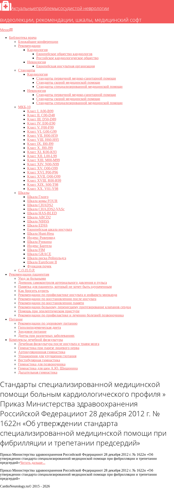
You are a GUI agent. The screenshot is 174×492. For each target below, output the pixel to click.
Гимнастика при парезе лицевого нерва (48, 348)
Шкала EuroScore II (42, 262)
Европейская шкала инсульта (49, 229)
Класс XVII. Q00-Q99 (43, 176)
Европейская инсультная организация (65, 66)
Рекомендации (29, 46)
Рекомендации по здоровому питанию (47, 323)
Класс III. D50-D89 (41, 119)
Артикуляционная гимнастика (41, 352)
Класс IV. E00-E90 (41, 123)
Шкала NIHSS (38, 221)
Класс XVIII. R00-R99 (44, 180)
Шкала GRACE (39, 254)
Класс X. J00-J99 (40, 148)
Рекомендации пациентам (29, 274)
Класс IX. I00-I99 (40, 144)
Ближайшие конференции (38, 42)
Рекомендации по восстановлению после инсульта (57, 299)
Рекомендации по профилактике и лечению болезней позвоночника (71, 315)
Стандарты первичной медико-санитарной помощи (76, 78)
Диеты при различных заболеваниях (46, 336)
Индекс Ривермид (41, 238)
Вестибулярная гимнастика (39, 360)
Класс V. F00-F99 (40, 127)
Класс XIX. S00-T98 (42, 184)
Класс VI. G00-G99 (42, 131)
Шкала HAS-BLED (42, 213)
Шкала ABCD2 (39, 217)
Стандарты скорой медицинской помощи (68, 82)
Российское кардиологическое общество (67, 58)
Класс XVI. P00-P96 (42, 172)
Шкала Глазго (37, 197)
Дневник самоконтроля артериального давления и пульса (62, 282)
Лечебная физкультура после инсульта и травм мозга (58, 344)
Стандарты (26, 70)
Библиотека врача (22, 37)
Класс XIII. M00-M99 (43, 160)
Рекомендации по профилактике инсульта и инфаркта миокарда (67, 295)
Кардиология (37, 50)
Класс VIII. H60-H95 (43, 140)
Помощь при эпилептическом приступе (49, 311)
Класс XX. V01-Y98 (42, 189)
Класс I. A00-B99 (40, 111)
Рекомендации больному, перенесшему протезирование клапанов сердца (74, 307)
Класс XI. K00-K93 (42, 152)
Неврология (36, 62)
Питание (16, 319)
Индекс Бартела (39, 246)
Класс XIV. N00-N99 (43, 164)
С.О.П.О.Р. (26, 270)
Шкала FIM (36, 250)
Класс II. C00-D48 (41, 115)
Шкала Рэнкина (39, 242)
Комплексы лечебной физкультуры (36, 340)
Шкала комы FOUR (42, 201)
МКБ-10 (24, 107)
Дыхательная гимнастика (37, 372)
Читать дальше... (32, 463)
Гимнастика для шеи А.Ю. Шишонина (48, 368)
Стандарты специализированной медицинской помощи (79, 86)
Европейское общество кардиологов (64, 54)
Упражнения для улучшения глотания (47, 356)
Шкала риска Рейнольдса (46, 258)
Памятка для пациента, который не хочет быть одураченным (65, 287)
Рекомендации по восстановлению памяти (51, 303)
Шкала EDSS (37, 225)
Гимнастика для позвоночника (41, 364)
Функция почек (39, 266)
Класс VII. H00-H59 (42, 135)
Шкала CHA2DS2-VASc (46, 209)
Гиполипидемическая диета (39, 327)
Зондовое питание (32, 331)
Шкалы (23, 193)
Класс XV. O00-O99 (42, 168)
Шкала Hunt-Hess (40, 233)
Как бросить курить (33, 291)
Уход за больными (32, 278)
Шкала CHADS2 (40, 205)
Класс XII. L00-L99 (42, 156)
